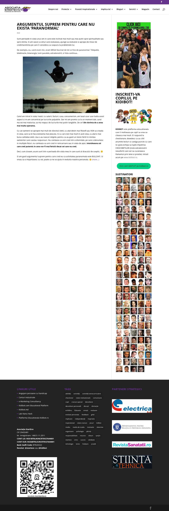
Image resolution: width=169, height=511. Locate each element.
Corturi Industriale (27, 397)
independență (80, 419)
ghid (92, 414)
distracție (94, 406)
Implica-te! (106, 9)
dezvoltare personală (73, 406)
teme (78, 444)
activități (77, 393)
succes (83, 440)
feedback (85, 414)
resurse (83, 435)
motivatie (90, 427)
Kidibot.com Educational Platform (33, 405)
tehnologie (69, 444)
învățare (85, 444)
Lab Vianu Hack (25, 413)
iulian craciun (82, 423)
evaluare (94, 410)
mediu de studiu (78, 427)
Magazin (145, 9)
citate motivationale (83, 398)
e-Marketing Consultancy (30, 401)
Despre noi (53, 9)
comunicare (97, 398)
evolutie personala (72, 414)
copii (67, 402)
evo (18, 33)
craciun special (77, 402)
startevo (68, 440)
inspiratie (91, 419)
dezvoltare (89, 402)
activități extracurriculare (91, 393)
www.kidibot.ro (130, 157)
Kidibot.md (24, 409)
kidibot (98, 423)
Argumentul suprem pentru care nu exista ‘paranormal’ (56, 26)
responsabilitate (71, 435)
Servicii (132, 9)
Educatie (77, 410)
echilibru (68, 410)
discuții (86, 406)
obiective (100, 427)
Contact (156, 9)
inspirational (70, 423)
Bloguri (120, 9)
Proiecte (65, 9)
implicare (68, 419)
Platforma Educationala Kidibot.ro (34, 418)
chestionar (69, 398)
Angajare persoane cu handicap (33, 393)
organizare (69, 431)
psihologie (80, 431)
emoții (85, 410)
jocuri (92, 423)
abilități (68, 393)
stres (76, 440)
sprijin (98, 435)
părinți (88, 431)
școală (93, 444)
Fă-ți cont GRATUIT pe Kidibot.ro (134, 166)
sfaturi (90, 435)
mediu (67, 427)
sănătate (91, 440)
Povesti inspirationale (85, 9)
